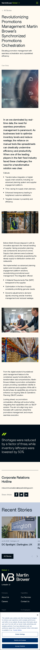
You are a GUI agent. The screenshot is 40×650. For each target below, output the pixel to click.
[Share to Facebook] (16, 494)
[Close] (37, 615)
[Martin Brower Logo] (7, 3)
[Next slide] (37, 556)
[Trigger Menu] (37, 3)
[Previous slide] (32, 556)
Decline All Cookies (20, 640)
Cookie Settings (20, 634)
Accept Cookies (20, 646)
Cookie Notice (17, 630)
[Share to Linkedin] (26, 494)
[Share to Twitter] (21, 494)
